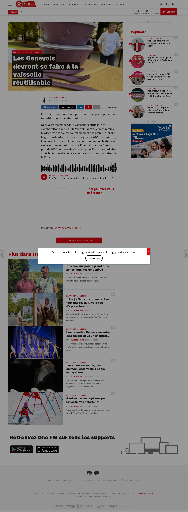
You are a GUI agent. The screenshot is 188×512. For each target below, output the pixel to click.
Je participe (94, 258)
